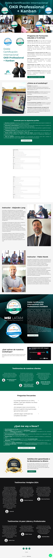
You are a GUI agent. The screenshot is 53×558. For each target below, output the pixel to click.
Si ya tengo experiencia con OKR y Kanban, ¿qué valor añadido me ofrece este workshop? (25, 402)
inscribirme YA (32, 471)
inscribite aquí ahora (26, 140)
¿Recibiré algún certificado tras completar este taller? (23, 414)
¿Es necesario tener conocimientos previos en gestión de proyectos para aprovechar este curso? (25, 409)
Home (26, 552)
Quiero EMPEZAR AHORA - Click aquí (26, 447)
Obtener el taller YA (33, 335)
